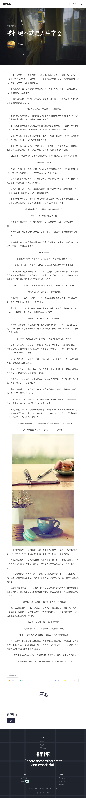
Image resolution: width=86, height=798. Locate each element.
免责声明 (43, 745)
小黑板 (21, 781)
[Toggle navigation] (82, 4)
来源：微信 (12, 676)
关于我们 (24, 778)
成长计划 (62, 778)
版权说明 (43, 748)
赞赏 (24, 784)
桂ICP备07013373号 (43, 793)
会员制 (61, 784)
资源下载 (62, 781)
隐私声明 (43, 741)
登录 (72, 4)
